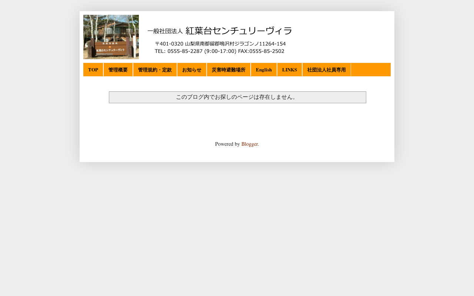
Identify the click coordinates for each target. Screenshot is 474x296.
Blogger (249, 143)
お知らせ (191, 69)
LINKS (289, 69)
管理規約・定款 (155, 69)
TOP (93, 69)
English (264, 69)
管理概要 (118, 69)
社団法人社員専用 (326, 69)
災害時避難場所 (229, 69)
